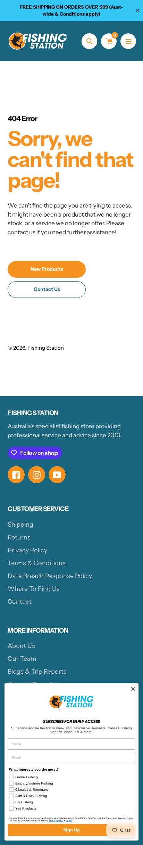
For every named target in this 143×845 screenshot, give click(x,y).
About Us (21, 646)
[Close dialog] (133, 689)
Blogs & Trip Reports (37, 671)
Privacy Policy (27, 550)
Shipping (20, 524)
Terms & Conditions (37, 563)
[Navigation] (128, 41)
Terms (69, 820)
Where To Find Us (34, 589)
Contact (20, 602)
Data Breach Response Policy (50, 576)
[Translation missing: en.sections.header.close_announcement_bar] (137, 10)
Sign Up (71, 830)
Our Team (22, 659)
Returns (19, 537)
